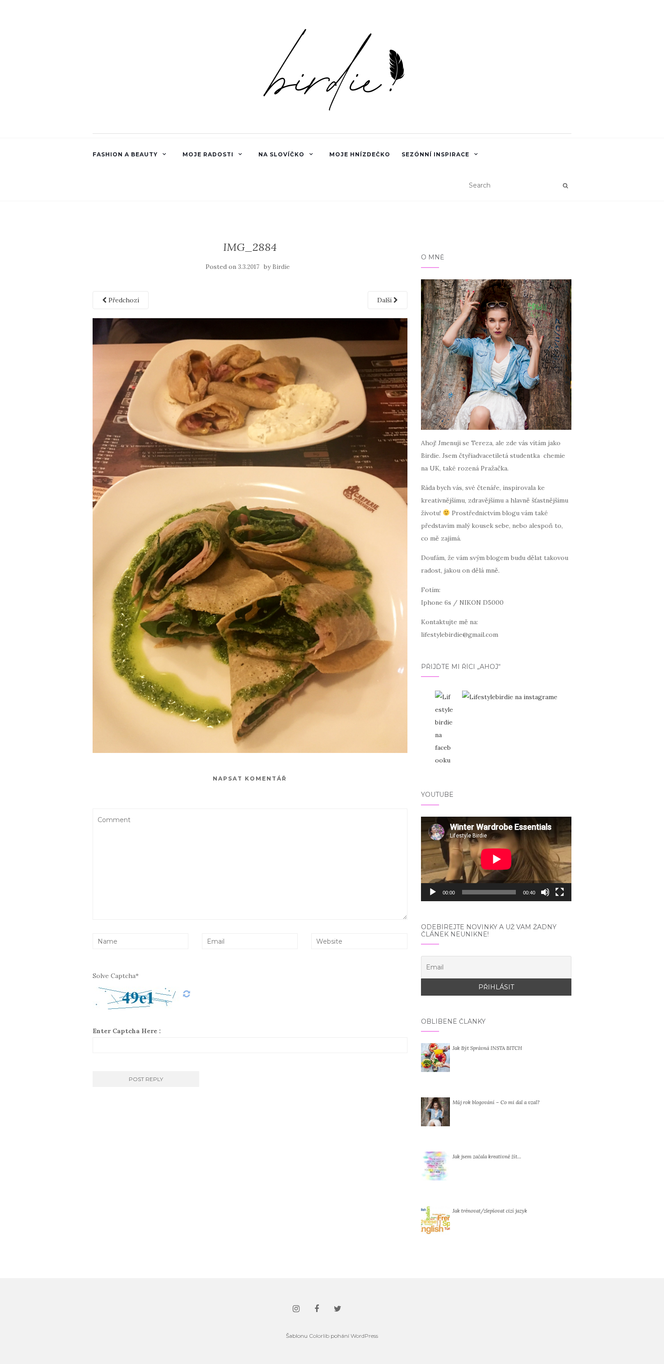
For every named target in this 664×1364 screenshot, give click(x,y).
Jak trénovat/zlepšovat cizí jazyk (490, 1211)
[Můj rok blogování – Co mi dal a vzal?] (435, 1111)
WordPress (364, 1335)
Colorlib (319, 1335)
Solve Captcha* (116, 976)
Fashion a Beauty (125, 154)
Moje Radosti (208, 154)
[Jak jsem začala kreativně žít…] (435, 1166)
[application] (496, 859)
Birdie (281, 267)
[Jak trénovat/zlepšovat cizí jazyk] (435, 1220)
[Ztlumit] (545, 892)
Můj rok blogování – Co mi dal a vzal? (496, 1102)
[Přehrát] (432, 892)
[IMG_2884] (250, 535)
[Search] (565, 186)
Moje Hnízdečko (359, 154)
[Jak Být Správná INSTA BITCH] (435, 1057)
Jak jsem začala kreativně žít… (487, 1156)
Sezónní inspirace (435, 154)
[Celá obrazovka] (559, 892)
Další (385, 300)
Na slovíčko (281, 154)
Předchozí (123, 300)
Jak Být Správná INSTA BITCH (487, 1048)
